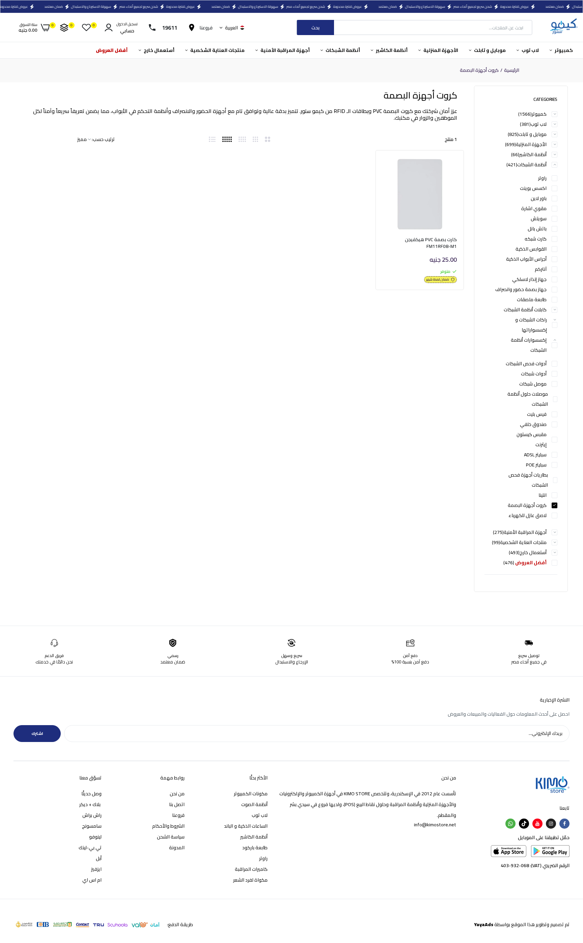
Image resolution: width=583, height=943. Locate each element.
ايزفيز (96, 869)
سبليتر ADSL (535, 454)
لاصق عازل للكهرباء (527, 515)
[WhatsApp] (510, 824)
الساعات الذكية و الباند (246, 826)
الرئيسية (511, 70)
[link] (395, 168)
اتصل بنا (177, 804)
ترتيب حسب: (103, 139)
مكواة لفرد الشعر (250, 880)
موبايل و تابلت (489, 50)
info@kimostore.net (435, 824)
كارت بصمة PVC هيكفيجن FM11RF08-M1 (431, 243)
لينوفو (95, 836)
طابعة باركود (255, 847)
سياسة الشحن (171, 836)
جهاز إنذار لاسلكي (529, 279)
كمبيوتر (563, 50)
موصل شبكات (533, 383)
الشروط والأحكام (168, 826)
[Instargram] (551, 824)
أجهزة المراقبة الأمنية (284, 50)
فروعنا (178, 815)
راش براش (92, 815)
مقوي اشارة (534, 208)
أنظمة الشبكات (342, 50)
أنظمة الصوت (254, 804)
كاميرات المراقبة (251, 869)
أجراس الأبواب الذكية (526, 259)
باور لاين (539, 198)
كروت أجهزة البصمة (527, 505)
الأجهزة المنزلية (440, 50)
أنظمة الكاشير (391, 50)
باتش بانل (537, 228)
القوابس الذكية (531, 249)
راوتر (542, 178)
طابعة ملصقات (532, 299)
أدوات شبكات (534, 373)
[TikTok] (524, 824)
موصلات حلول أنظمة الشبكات (527, 399)
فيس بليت (537, 414)
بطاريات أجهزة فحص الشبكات (528, 479)
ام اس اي (92, 880)
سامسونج (92, 826)
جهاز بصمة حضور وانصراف (521, 289)
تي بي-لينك (90, 847)
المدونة (177, 847)
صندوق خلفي (533, 424)
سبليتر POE (536, 464)
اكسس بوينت (533, 188)
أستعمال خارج (158, 50)
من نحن (177, 793)
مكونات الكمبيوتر (251, 793)
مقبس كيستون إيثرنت (532, 439)
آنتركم (541, 269)
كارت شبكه (536, 238)
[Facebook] (564, 824)
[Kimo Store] (563, 27)
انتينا (542, 495)
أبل (99, 858)
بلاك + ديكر (90, 804)
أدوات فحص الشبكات (526, 363)
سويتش (539, 218)
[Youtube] (537, 824)
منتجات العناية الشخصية (217, 50)
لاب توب (530, 50)
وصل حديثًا (91, 793)
